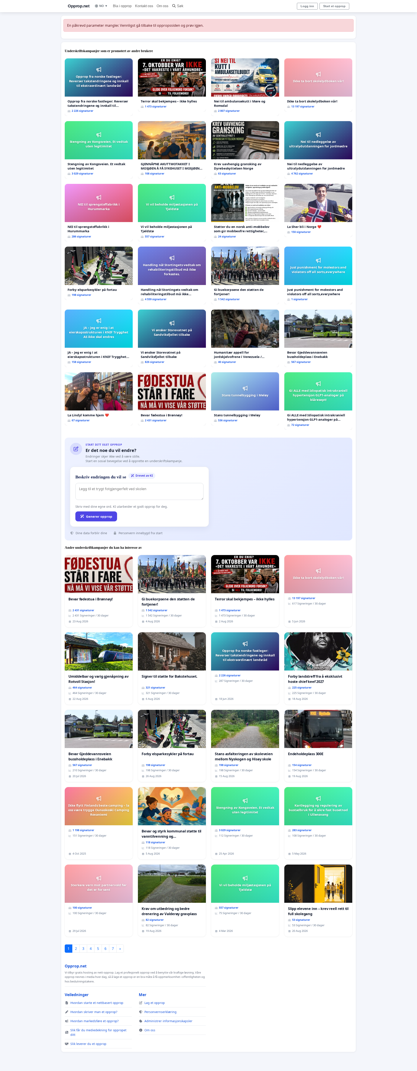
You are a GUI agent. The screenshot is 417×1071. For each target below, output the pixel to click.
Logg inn (307, 6)
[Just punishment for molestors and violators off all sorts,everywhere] (318, 275)
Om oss (162, 6)
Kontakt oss (144, 6)
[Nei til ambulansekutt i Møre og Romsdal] (245, 87)
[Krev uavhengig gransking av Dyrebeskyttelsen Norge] (245, 150)
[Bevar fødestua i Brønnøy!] (172, 398)
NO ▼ (103, 6)
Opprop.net (78, 6)
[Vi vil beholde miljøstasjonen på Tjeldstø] (172, 212)
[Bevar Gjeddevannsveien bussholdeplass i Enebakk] (318, 338)
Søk (180, 6)
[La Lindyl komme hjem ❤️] (99, 398)
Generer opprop (99, 516)
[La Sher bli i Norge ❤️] (318, 210)
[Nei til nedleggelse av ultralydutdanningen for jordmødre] (318, 150)
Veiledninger (77, 994)
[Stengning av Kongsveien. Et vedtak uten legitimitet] (99, 150)
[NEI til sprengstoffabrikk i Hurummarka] (99, 212)
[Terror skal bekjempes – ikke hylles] (172, 85)
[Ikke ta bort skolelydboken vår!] (318, 85)
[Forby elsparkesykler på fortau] (99, 273)
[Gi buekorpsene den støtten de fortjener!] (245, 275)
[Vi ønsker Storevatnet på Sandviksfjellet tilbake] (172, 338)
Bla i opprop (122, 6)
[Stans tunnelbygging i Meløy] (245, 398)
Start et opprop (334, 6)
